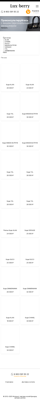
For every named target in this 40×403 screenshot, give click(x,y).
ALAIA (7, 40)
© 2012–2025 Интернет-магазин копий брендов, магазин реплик (20, 397)
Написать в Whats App (20, 376)
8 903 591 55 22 (11, 12)
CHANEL (8, 42)
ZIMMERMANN (10, 51)
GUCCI (7, 43)
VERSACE (8, 47)
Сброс (5, 52)
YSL (6, 49)
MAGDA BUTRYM (10, 45)
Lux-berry (20, 6)
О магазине (9, 382)
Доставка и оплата (28, 382)
